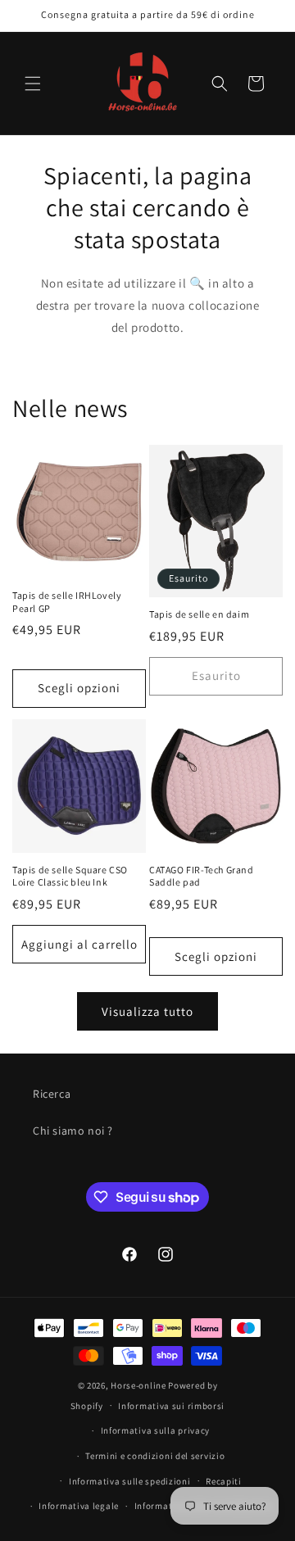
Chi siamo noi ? (73, 1130)
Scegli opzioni (79, 688)
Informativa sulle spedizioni (130, 1481)
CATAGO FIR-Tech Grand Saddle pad (201, 876)
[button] (33, 84)
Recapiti (224, 1481)
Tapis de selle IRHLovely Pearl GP (66, 601)
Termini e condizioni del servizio (155, 1456)
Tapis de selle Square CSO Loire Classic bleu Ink (70, 876)
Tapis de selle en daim (199, 614)
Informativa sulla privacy (156, 1430)
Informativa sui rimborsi (171, 1406)
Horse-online (138, 1385)
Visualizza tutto (147, 1011)
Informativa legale (79, 1506)
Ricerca (51, 1093)
